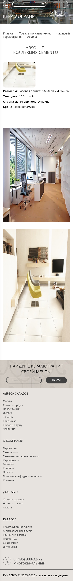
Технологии (10, 452)
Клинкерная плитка (15, 535)
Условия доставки (13, 499)
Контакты (8, 468)
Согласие (8, 480)
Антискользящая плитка (17, 531)
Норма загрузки (13, 503)
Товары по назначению (35, 33)
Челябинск (9, 429)
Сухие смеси (10, 542)
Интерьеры (10, 547)
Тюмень (8, 417)
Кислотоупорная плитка (17, 527)
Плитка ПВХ (10, 538)
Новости (8, 472)
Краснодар (9, 421)
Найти (56, 380)
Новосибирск (11, 409)
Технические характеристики (21, 456)
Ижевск (7, 413)
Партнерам (10, 448)
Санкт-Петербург (13, 405)
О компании (13, 441)
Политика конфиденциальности (22, 476)
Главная (8, 33)
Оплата (7, 507)
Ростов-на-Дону (12, 425)
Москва (7, 401)
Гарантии (9, 464)
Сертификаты (11, 460)
